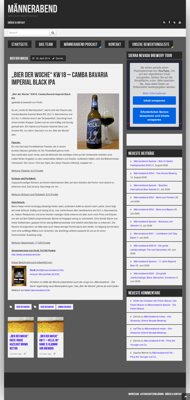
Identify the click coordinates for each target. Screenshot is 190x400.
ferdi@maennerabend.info (50, 270)
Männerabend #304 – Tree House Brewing (155, 173)
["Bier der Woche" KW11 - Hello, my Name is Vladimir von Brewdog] (50, 324)
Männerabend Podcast (80, 44)
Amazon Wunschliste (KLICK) (45, 274)
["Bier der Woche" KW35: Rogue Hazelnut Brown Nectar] (21, 324)
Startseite (20, 44)
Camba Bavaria (64, 306)
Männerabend (32, 9)
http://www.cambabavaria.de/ (26, 254)
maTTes (137, 328)
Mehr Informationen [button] (154, 93)
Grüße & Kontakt (16, 23)
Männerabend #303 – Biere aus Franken (154, 197)
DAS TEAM (46, 44)
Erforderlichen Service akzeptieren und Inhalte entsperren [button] (154, 115)
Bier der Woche (47, 306)
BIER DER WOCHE (19, 58)
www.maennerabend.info (37, 290)
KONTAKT (115, 44)
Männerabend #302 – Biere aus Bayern (154, 209)
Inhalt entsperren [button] (154, 100)
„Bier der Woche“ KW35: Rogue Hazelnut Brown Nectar (19, 342)
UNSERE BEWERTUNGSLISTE (150, 44)
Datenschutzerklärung (152, 394)
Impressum (133, 394)
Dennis (59, 58)
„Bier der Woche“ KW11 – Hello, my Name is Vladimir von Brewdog (48, 342)
